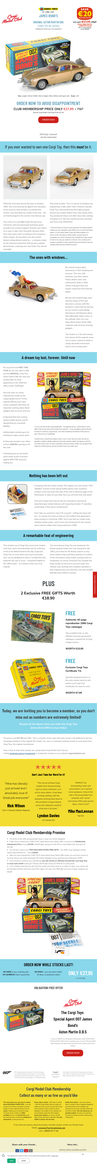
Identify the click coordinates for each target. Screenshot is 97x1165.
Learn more (55, 1156)
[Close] (89, 1154)
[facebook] (17, 1151)
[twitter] (22, 1151)
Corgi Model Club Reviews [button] (95, 584)
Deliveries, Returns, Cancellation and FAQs (72, 1150)
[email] (31, 1151)
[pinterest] (26, 1151)
